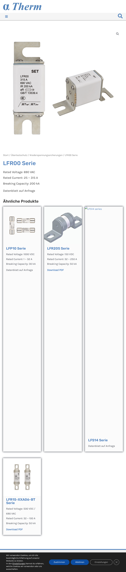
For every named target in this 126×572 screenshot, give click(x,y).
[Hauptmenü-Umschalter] (6, 16)
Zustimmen (59, 562)
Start (6, 155)
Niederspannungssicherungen (46, 155)
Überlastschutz (19, 155)
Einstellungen (18, 563)
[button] (120, 17)
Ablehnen (79, 562)
